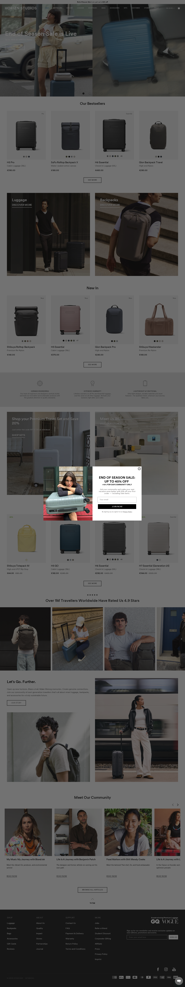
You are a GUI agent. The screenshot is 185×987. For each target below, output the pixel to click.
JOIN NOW (117, 507)
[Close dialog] (139, 468)
